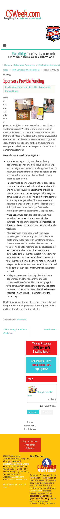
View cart (33, 412)
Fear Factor (50, 329)
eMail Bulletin (30, 425)
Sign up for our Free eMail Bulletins (30, 445)
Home (7, 65)
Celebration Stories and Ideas (19, 87)
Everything (19, 54)
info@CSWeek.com (18, 479)
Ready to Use (30, 429)
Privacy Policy (9, 484)
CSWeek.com (18, 476)
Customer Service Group (16, 463)
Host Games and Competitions (26, 70)
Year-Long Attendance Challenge (15, 331)
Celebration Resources (24, 65)
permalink (21, 319)
